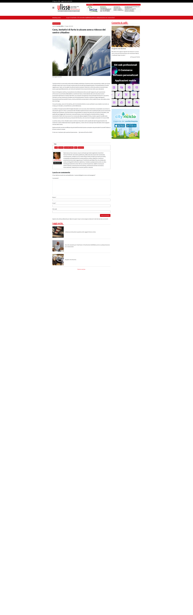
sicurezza (80, 147)
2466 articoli (57, 163)
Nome (54, 197)
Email (54, 203)
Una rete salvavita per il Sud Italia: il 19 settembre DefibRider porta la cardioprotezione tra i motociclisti (87, 246)
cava (56, 147)
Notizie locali (56, 23)
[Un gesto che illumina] (58, 259)
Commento (55, 178)
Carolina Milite (60, 26)
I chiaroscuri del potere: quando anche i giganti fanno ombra (80, 232)
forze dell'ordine (69, 147)
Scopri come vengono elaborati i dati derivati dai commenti (93, 219)
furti (76, 147)
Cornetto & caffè (119, 22)
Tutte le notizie (81, 269)
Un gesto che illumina (70, 259)
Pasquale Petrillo (135, 57)
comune (61, 147)
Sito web (54, 209)
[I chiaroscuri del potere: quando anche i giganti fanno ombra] (58, 232)
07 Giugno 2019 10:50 (68, 26)
